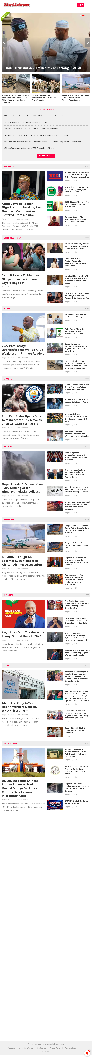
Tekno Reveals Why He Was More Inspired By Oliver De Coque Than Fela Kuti (77, 246)
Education (10, 743)
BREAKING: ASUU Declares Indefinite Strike (76, 802)
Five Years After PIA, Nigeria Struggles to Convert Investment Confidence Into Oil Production (74, 580)
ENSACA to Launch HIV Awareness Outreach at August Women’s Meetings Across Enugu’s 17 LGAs (77, 714)
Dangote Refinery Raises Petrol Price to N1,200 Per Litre (76, 545)
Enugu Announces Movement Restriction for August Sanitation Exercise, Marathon (37, 135)
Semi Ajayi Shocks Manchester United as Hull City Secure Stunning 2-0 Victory (76, 417)
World (8, 446)
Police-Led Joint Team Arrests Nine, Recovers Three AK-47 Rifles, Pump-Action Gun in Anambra (15, 99)
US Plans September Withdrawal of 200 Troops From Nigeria (44, 97)
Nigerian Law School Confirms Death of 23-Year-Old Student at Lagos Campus (77, 787)
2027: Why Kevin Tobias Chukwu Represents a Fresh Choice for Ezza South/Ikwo (77, 620)
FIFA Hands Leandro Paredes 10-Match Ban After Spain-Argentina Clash (77, 433)
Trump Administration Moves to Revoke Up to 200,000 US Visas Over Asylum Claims (75, 473)
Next (87, 42)
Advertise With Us (26, 1048)
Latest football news (46, 1051)
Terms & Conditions (72, 1048)
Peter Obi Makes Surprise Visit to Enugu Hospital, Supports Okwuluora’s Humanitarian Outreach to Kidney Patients (77, 676)
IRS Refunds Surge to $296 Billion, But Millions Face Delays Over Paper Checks (76, 489)
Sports (8, 378)
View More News (46, 156)
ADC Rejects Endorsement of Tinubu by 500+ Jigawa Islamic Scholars (76, 189)
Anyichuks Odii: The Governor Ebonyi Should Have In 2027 (23, 634)
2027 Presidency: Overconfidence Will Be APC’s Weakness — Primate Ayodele (36, 116)
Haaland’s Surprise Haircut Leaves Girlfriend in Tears (77, 400)
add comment (22, 219)
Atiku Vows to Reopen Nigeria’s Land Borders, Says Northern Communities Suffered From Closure (22, 209)
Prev (4, 42)
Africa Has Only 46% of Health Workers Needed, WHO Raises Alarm (19, 706)
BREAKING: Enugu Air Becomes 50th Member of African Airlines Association (75, 97)
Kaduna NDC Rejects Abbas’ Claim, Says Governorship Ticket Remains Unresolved (77, 174)
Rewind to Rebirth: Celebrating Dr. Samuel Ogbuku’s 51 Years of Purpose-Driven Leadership (77, 636)
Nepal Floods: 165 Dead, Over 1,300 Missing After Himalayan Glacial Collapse (22, 487)
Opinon (8, 595)
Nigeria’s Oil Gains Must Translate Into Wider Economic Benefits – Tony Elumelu (76, 561)
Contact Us (41, 1048)
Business (9, 519)
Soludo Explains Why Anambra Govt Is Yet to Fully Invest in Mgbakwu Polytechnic (75, 753)
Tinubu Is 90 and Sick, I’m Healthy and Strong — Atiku (25, 122)
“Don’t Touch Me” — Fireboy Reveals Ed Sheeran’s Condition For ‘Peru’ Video (75, 262)
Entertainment (13, 237)
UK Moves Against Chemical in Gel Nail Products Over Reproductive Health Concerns (77, 505)
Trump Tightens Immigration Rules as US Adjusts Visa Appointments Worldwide (77, 456)
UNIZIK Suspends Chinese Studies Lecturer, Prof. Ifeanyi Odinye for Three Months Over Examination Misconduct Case (20, 788)
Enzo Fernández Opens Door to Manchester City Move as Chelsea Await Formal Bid (22, 420)
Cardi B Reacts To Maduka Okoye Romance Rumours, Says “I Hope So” (20, 279)
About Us (11, 1048)
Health (8, 665)
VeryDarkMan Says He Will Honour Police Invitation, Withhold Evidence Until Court (76, 279)
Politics (9, 166)
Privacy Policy (55, 1048)
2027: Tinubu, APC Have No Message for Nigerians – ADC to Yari (77, 204)
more (87, 166)
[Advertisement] (46, 836)
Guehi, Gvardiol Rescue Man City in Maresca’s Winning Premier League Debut (77, 387)
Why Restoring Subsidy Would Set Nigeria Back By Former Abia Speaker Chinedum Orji (77, 604)
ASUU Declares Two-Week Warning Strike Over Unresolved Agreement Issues (76, 770)
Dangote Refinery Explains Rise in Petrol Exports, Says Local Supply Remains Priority (77, 529)
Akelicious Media (57, 1044)
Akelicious (38, 1044)
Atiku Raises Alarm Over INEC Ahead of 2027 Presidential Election (45, 60)
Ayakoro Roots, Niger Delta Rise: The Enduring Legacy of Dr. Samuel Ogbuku (77, 652)
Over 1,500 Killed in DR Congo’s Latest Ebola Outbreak (75, 730)
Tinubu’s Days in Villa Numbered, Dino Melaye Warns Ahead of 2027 (75, 219)
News (7, 308)
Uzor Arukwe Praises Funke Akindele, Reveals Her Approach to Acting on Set (77, 295)
